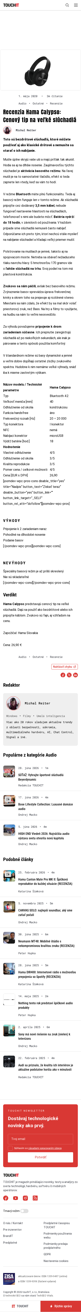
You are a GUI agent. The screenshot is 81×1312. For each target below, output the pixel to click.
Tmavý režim (11, 1211)
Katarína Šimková (30, 891)
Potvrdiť (40, 1157)
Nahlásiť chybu (62, 666)
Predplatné (10, 1242)
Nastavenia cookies (56, 1261)
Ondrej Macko (27, 814)
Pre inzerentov (12, 1229)
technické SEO (13, 1295)
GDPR (47, 1254)
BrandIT (8, 1236)
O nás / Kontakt (13, 1223)
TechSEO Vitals (44, 1295)
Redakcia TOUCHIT (30, 785)
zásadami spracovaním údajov (45, 1148)
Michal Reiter (26, 130)
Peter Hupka (27, 953)
